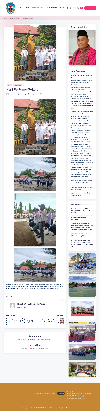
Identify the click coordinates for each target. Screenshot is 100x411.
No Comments (46, 94)
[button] (90, 8)
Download (61, 393)
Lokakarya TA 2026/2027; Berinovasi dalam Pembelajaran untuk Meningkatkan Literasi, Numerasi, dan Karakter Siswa (82, 226)
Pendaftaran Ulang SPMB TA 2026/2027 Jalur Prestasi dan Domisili (81, 211)
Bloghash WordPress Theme (68, 408)
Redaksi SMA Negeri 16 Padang (31, 304)
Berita (9, 85)
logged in (33, 348)
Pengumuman (17, 85)
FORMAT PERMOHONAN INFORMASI (45, 393)
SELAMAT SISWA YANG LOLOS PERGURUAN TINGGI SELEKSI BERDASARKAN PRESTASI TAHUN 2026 (82, 243)
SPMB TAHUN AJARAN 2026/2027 (78, 218)
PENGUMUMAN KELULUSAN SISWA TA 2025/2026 (80, 235)
